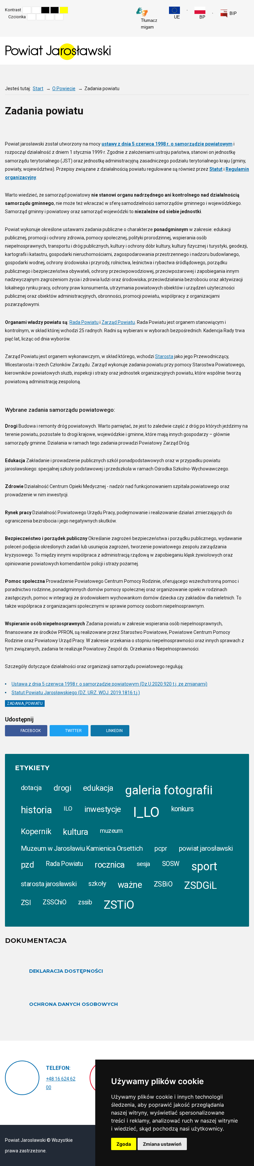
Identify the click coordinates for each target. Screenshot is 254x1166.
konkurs (182, 809)
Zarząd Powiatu (118, 322)
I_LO (146, 812)
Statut (216, 169)
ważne (130, 885)
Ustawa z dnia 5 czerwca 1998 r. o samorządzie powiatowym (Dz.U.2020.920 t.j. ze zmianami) (109, 684)
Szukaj (247, 10)
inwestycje (102, 809)
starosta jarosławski (48, 884)
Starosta (164, 356)
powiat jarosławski (206, 848)
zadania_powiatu (25, 703)
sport (204, 866)
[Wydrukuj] (220, 125)
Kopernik (36, 831)
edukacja (98, 788)
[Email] (233, 125)
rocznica (109, 865)
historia (36, 810)
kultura (75, 832)
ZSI (26, 902)
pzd (27, 865)
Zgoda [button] (123, 1144)
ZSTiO (119, 905)
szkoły (97, 884)
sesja (143, 864)
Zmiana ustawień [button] (162, 1144)
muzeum (111, 830)
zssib (85, 902)
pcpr (160, 848)
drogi (62, 788)
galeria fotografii (168, 790)
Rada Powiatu (84, 322)
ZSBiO (163, 884)
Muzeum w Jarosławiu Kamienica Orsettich (82, 848)
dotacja (31, 788)
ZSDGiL (200, 885)
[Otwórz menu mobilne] (243, 50)
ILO (68, 808)
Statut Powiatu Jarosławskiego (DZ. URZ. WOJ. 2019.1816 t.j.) (76, 692)
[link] (228, 14)
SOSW (171, 864)
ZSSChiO (54, 902)
